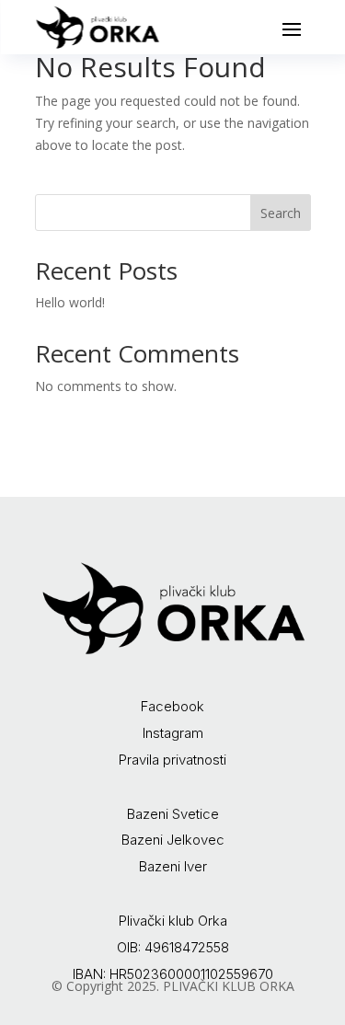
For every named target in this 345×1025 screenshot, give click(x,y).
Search (280, 213)
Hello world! (70, 302)
